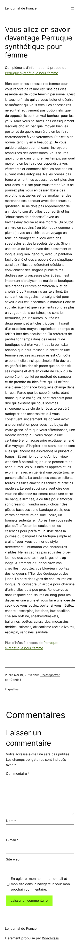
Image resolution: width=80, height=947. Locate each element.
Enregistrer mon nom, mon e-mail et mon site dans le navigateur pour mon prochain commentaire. (40, 884)
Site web (12, 859)
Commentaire (18, 773)
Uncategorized (50, 675)
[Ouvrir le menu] (72, 8)
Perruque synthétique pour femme (31, 73)
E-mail (12, 840)
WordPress (50, 938)
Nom (11, 821)
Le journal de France (21, 8)
